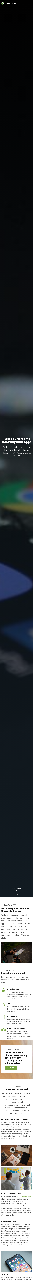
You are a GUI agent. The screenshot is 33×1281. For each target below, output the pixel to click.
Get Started (11, 1068)
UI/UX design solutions (24, 1197)
